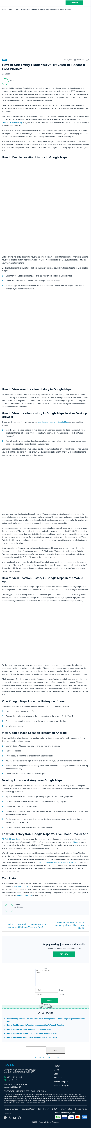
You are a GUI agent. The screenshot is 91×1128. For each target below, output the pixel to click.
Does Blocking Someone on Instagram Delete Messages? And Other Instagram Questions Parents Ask (46, 1020)
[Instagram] (19, 1117)
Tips (16, 9)
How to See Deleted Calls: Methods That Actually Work (29, 1029)
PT (44, 1057)
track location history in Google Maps (53, 422)
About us (57, 1078)
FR (40, 1057)
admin (7, 74)
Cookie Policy (81, 1109)
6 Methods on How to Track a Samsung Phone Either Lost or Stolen (69, 925)
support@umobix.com (14, 1080)
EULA (54, 1109)
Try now (64, 954)
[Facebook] (5, 1117)
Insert (55, 1050)
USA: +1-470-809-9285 (14, 1077)
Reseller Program (61, 1086)
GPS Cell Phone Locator (12, 839)
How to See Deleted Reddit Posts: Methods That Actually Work (32, 1037)
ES (35, 1057)
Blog (11, 9)
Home (4, 9)
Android (28, 896)
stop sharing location (22, 886)
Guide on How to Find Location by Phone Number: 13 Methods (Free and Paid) (27, 925)
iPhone (19, 896)
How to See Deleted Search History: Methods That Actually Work (33, 1033)
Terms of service (11, 1109)
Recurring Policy (28, 1109)
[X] (10, 1117)
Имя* (61, 990)
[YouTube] (14, 1117)
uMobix (75, 842)
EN (47, 1054)
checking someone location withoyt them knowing (58, 862)
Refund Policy (43, 1109)
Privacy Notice (66, 1109)
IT (54, 1057)
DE (49, 1057)
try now (74, 3)
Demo (56, 1070)
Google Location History (12, 122)
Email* (61, 995)
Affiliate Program (61, 1082)
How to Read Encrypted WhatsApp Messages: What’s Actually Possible (35, 1025)
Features (57, 1066)
